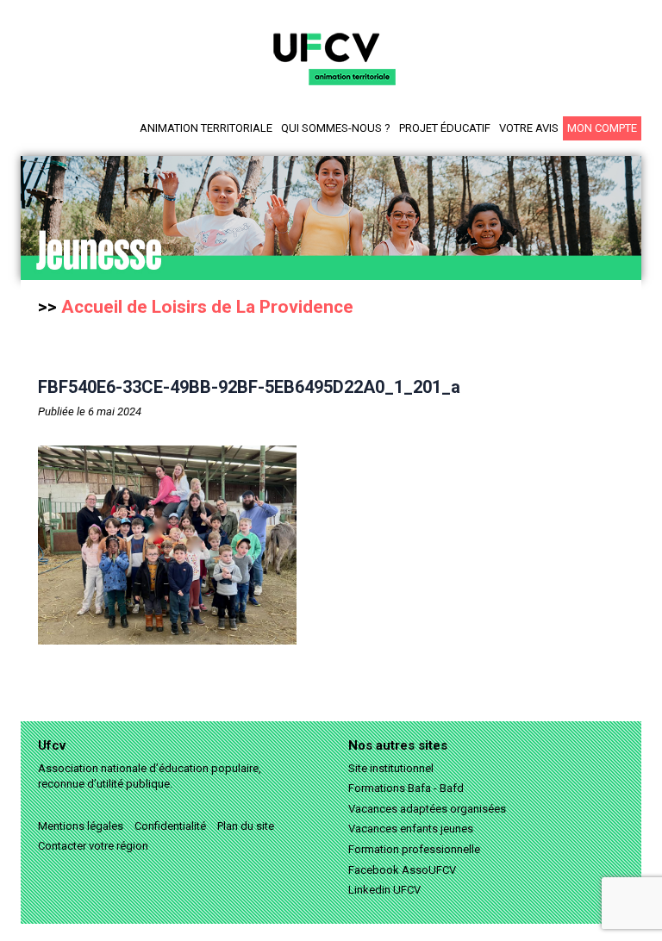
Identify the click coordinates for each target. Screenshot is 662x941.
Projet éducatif (444, 128)
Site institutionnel (391, 768)
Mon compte (602, 128)
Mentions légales (80, 825)
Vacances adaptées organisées (427, 808)
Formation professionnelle (414, 849)
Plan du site (245, 825)
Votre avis (529, 128)
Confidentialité (170, 825)
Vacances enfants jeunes (410, 828)
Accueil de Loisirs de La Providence (207, 306)
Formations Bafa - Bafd (406, 788)
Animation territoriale (206, 128)
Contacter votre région (93, 845)
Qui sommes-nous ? (335, 128)
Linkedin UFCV (384, 889)
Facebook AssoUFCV (402, 869)
